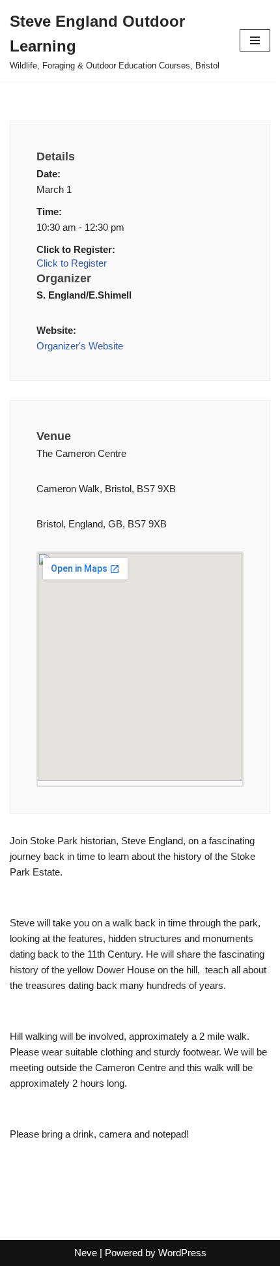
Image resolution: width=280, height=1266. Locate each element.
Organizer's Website (79, 345)
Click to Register (71, 263)
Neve (85, 1252)
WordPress (182, 1252)
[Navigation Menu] (255, 40)
